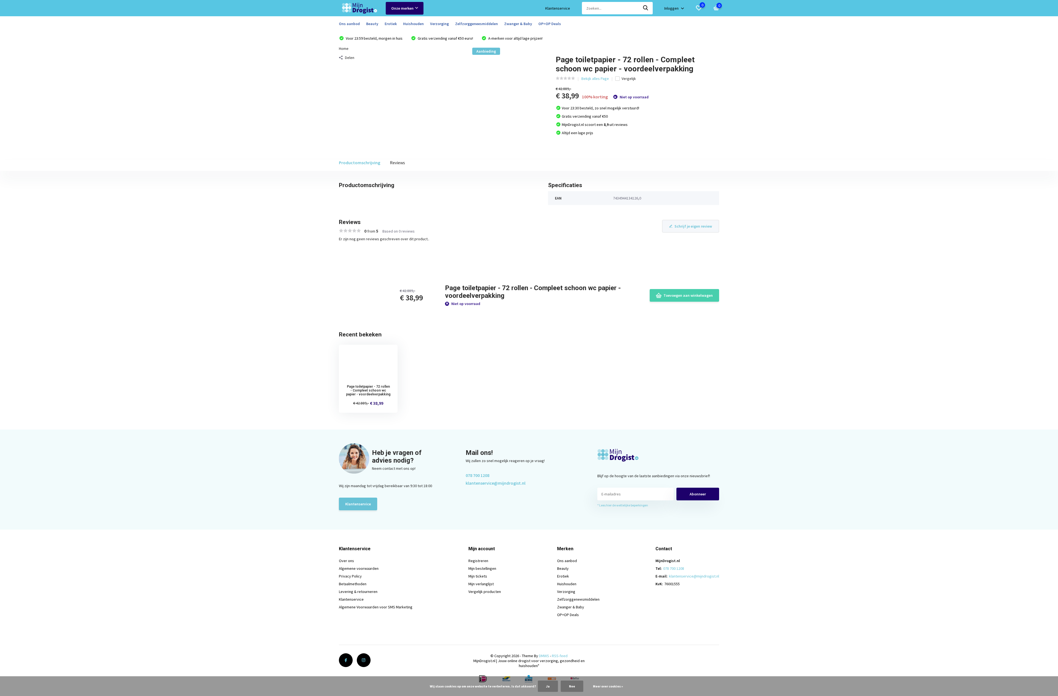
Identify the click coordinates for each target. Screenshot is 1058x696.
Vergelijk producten (484, 591)
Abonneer (698, 494)
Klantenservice (557, 8)
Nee (572, 686)
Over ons (346, 560)
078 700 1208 (477, 475)
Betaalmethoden (352, 583)
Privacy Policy (350, 576)
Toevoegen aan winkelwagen (688, 295)
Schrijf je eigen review (693, 226)
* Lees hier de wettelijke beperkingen (622, 505)
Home (344, 48)
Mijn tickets (477, 576)
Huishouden (413, 23)
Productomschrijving (359, 162)
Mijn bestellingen (482, 568)
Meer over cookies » (608, 686)
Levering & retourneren (358, 591)
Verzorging (439, 23)
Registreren (478, 560)
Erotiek (391, 23)
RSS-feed (560, 655)
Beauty (372, 23)
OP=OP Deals (549, 23)
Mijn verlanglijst (481, 583)
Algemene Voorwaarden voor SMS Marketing (375, 607)
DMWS (544, 655)
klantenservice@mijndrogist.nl (495, 483)
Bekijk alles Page (595, 78)
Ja (548, 686)
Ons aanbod (349, 23)
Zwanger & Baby (518, 23)
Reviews (397, 162)
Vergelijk (629, 78)
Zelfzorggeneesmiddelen (476, 23)
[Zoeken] (646, 8)
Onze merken (402, 8)
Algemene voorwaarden (359, 568)
